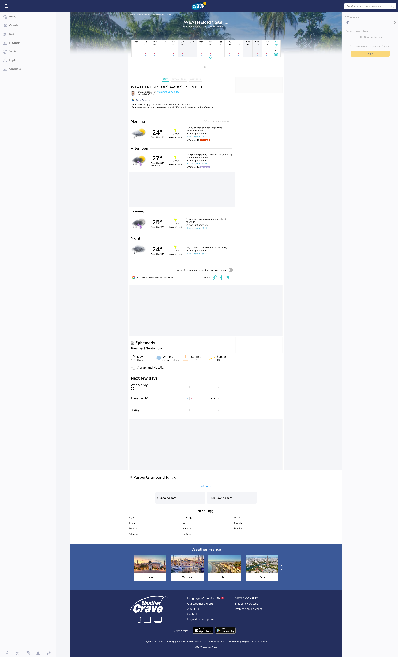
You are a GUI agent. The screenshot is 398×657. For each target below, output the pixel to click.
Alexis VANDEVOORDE (168, 92)
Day (165, 79)
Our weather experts (200, 604)
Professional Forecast (248, 609)
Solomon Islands (143, 14)
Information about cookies (190, 641)
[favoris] (226, 22)
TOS (161, 641)
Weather (132, 14)
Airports (206, 486)
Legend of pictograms (201, 619)
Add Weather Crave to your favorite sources (155, 277)
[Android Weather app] (225, 630)
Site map (170, 641)
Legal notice (150, 641)
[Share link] (215, 277)
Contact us (194, 614)
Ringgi (169, 14)
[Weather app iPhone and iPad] (203, 630)
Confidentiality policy (215, 641)
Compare (195, 79)
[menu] (7, 6)
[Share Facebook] (221, 277)
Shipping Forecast (246, 604)
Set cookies (233, 641)
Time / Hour (178, 79)
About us (193, 609)
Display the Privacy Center (255, 641)
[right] (281, 568)
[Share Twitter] (228, 277)
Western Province (158, 14)
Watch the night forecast (217, 121)
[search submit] (392, 6)
